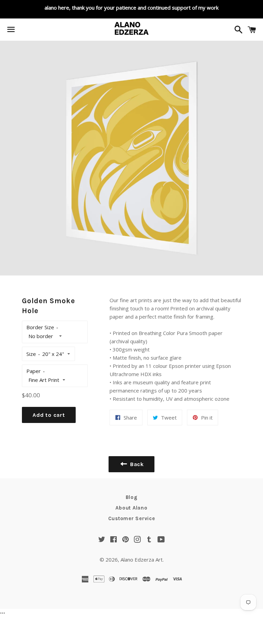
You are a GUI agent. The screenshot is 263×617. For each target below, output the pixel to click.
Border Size (40, 327)
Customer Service (131, 518)
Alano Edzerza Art (142, 559)
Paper (33, 371)
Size (31, 353)
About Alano (131, 508)
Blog (132, 497)
